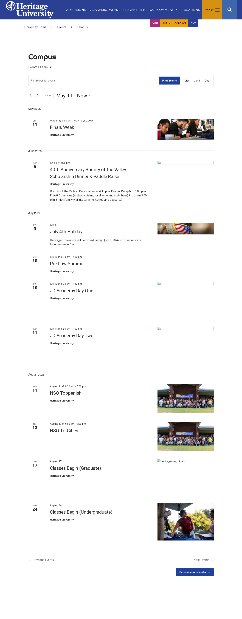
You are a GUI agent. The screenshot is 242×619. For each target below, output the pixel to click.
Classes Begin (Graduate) (75, 468)
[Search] (229, 9)
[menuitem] (76, 9)
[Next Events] (37, 95)
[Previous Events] (30, 95)
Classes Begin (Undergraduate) (81, 512)
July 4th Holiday (66, 231)
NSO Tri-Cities (64, 430)
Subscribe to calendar (192, 572)
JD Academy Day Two (72, 335)
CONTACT (180, 23)
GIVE (193, 23)
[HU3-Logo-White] (30, 9)
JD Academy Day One (71, 290)
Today (48, 95)
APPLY (166, 23)
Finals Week (62, 127)
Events (32, 67)
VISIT (155, 23)
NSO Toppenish (66, 393)
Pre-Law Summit (67, 263)
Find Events (169, 80)
